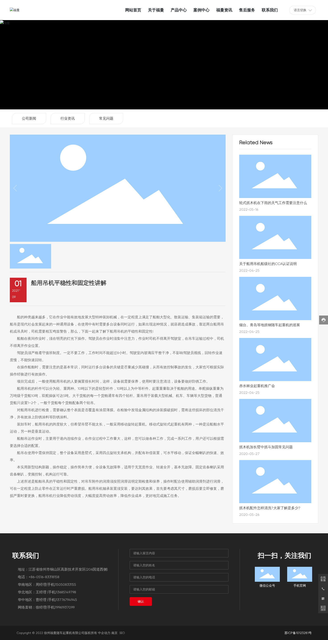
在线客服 (323, 579)
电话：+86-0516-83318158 (38, 577)
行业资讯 (67, 118)
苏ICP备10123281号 (298, 633)
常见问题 (106, 118)
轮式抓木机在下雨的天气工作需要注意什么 (273, 203)
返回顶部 (323, 608)
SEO (122, 633)
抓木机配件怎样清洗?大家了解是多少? (269, 508)
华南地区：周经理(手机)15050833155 (47, 584)
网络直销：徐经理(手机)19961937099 (46, 607)
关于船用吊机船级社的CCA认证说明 (268, 264)
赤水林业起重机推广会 (257, 386)
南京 (114, 633)
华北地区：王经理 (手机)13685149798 (47, 592)
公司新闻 (29, 118)
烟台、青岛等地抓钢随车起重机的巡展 (269, 325)
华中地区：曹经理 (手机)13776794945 (47, 600)
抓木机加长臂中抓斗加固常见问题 (266, 447)
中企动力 (104, 633)
